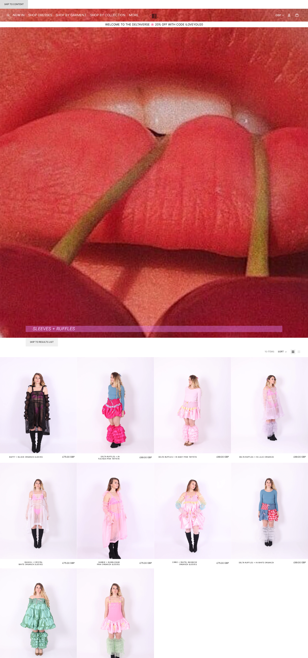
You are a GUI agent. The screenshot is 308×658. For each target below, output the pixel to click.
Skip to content (14, 4)
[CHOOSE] (71, 448)
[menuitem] (133, 15)
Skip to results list (42, 342)
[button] (282, 352)
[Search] (8, 15)
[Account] (289, 15)
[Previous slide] (5, 405)
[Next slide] (71, 405)
